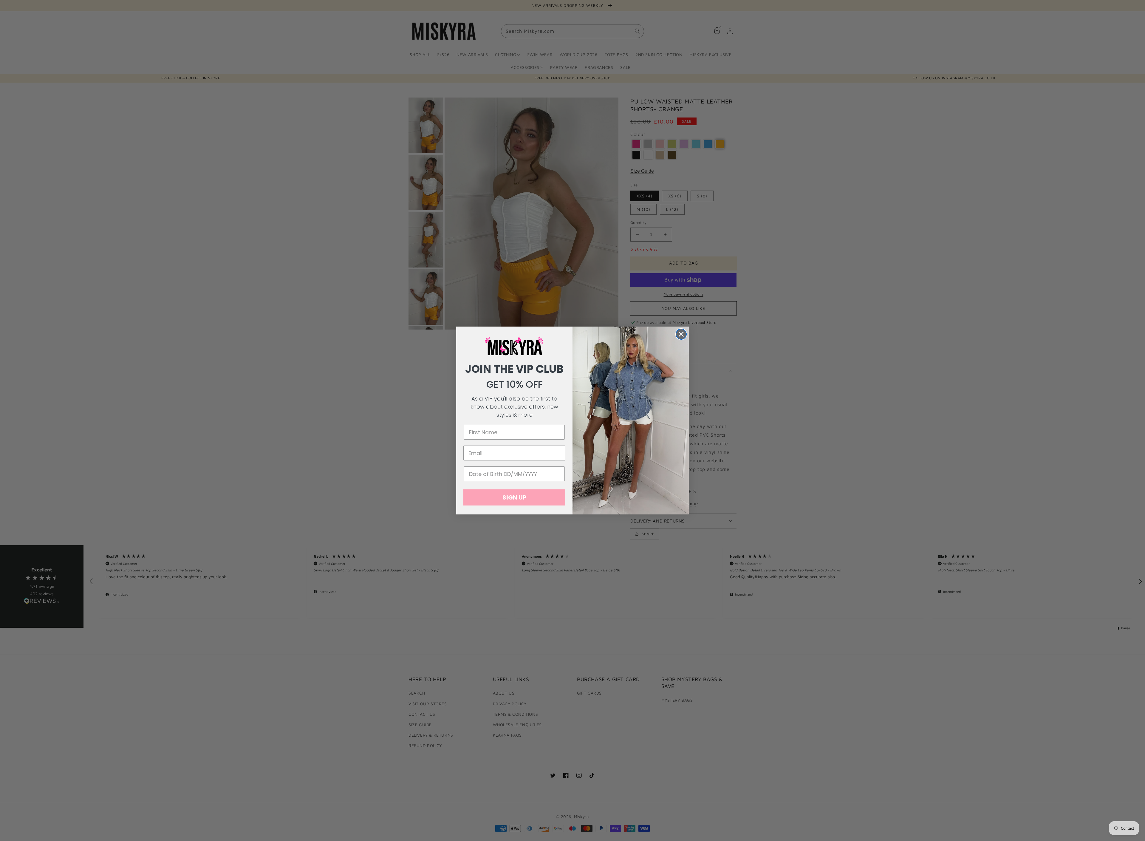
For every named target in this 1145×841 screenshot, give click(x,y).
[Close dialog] (681, 334)
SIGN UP (514, 497)
